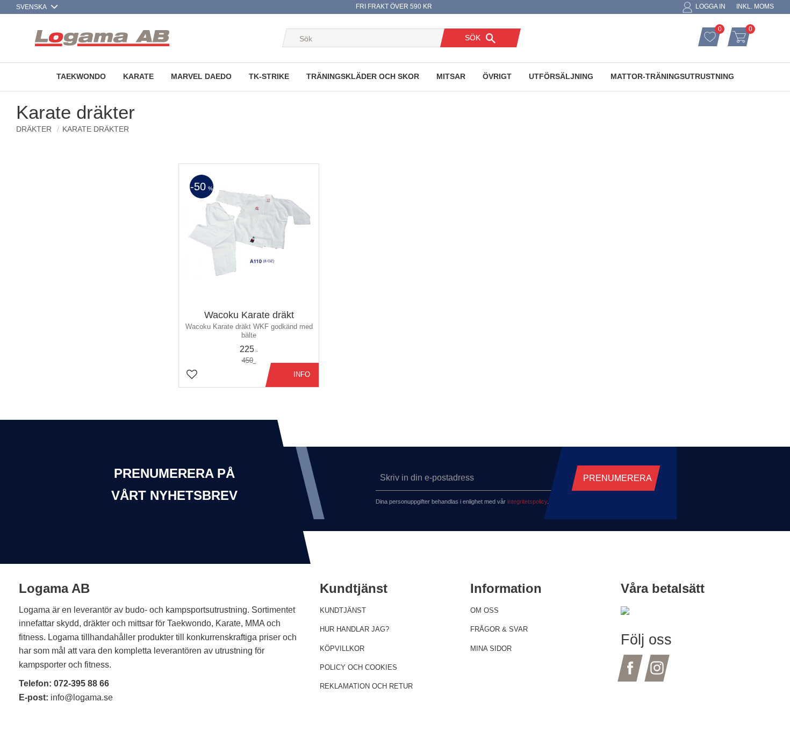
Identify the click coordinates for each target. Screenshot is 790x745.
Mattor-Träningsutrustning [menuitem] (672, 76)
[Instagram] (657, 674)
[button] (721, 30)
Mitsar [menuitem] (450, 76)
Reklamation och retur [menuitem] (366, 686)
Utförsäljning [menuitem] (561, 76)
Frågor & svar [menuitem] (499, 629)
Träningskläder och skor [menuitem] (362, 76)
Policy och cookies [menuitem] (358, 667)
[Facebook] (630, 674)
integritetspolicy (527, 501)
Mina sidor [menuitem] (491, 648)
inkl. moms (755, 6)
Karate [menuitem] (138, 76)
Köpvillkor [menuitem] (342, 648)
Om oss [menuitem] (484, 610)
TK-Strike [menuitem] (269, 76)
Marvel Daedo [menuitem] (201, 76)
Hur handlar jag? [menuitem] (354, 629)
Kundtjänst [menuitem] (343, 610)
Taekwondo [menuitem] (81, 76)
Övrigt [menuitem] (497, 76)
